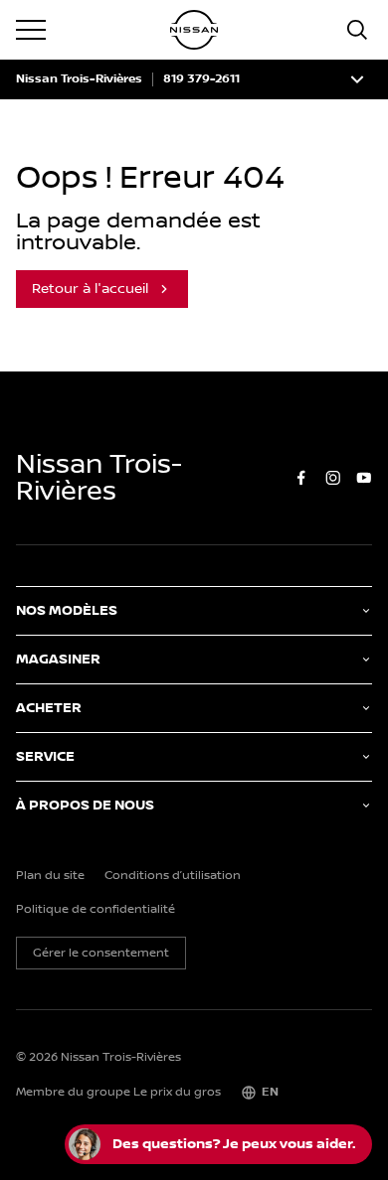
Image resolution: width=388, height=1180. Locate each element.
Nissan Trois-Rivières (79, 79)
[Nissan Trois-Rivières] (194, 30)
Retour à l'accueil (90, 289)
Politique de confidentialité (95, 910)
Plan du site (50, 876)
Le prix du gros (177, 1092)
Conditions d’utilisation (172, 876)
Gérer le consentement (101, 953)
